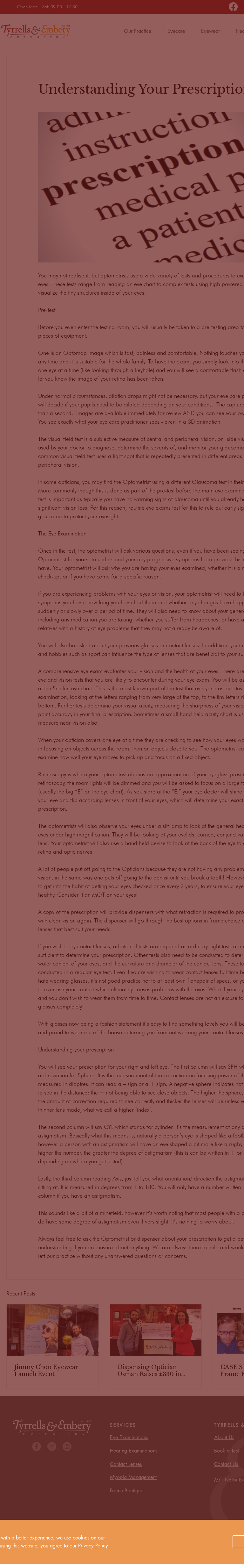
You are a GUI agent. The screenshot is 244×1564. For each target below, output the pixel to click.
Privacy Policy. (94, 1545)
